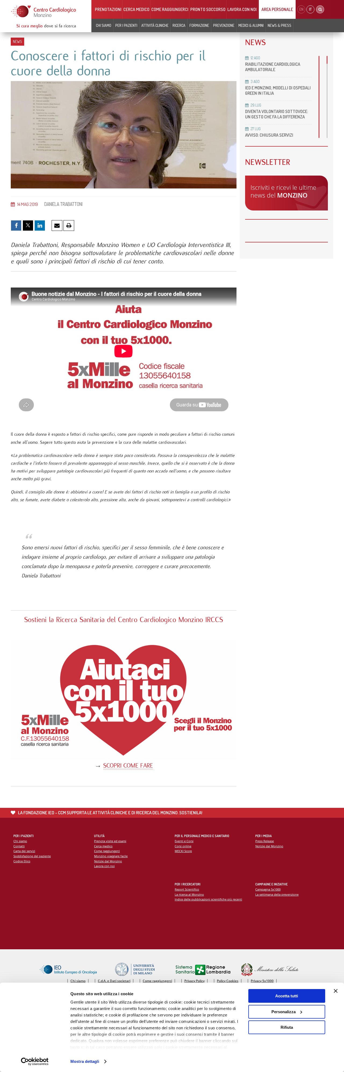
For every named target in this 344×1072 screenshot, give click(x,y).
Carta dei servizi (24, 851)
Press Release (264, 841)
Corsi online (183, 846)
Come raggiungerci (169, 9)
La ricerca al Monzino (189, 894)
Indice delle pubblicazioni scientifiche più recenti (208, 899)
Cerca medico (136, 9)
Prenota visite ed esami (110, 841)
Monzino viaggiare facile (111, 856)
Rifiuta (287, 1027)
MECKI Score (183, 851)
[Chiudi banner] (336, 991)
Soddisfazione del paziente (32, 856)
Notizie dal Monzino (108, 861)
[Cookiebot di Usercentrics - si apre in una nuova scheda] (34, 1062)
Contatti (19, 846)
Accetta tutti (286, 996)
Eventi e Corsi (184, 841)
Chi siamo (20, 841)
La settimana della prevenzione (277, 894)
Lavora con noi (242, 9)
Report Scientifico (187, 889)
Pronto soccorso (207, 9)
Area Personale (277, 9)
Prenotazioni (108, 9)
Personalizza (283, 1011)
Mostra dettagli (84, 1061)
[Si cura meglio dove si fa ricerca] (44, 11)
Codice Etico (21, 861)
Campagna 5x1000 (268, 889)
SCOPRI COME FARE (128, 765)
